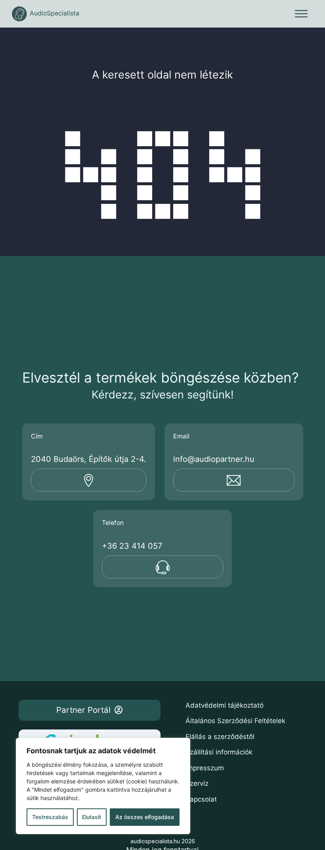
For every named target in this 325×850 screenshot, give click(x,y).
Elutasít (91, 817)
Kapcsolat (201, 799)
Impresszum (204, 768)
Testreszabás (50, 817)
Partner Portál (83, 710)
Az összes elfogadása (144, 817)
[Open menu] (301, 14)
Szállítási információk (218, 752)
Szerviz (196, 783)
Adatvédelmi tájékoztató (224, 705)
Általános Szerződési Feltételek (235, 721)
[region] (103, 786)
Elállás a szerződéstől (219, 737)
